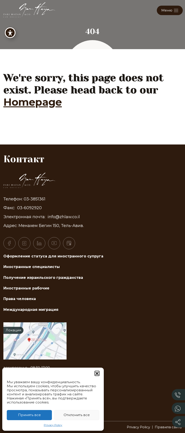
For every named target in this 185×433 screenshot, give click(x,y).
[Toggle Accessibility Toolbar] (10, 32)
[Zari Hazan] (29, 9)
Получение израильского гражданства (43, 277)
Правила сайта (168, 427)
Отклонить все (77, 415)
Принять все (29, 415)
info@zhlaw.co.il (64, 216)
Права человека (19, 299)
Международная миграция (30, 309)
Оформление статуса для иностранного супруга (53, 256)
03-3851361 (34, 199)
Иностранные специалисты (31, 267)
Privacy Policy (53, 425)
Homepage (32, 102)
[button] (97, 373)
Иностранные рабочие (26, 288)
